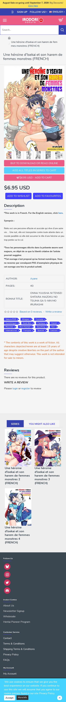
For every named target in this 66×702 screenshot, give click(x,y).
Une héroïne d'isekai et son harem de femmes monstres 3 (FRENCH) (47, 475)
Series (15, 424)
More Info (22, 697)
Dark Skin (27, 323)
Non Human (25, 327)
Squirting (41, 327)
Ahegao (25, 319)
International (11, 330)
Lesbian (54, 330)
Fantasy (41, 323)
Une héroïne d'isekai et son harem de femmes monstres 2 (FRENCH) (17, 475)
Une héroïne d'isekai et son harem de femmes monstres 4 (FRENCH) (17, 535)
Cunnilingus (11, 323)
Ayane (33, 278)
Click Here (33, 5)
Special (40, 330)
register (25, 388)
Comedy (39, 319)
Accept (9, 698)
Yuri (53, 327)
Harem (54, 323)
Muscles (9, 327)
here (60, 213)
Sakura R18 (11, 319)
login (15, 388)
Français (27, 330)
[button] (5, 155)
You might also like (42, 424)
